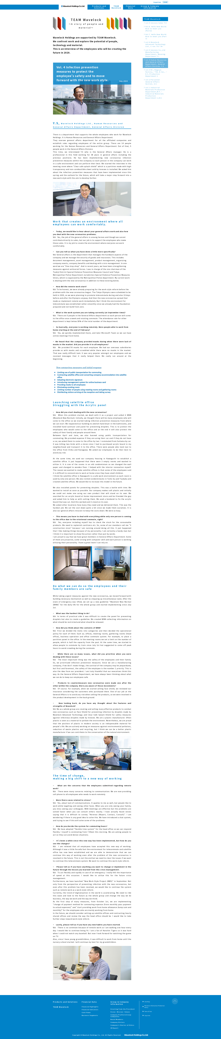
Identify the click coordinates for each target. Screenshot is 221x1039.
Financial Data (130, 7)
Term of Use (148, 1011)
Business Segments (90, 1015)
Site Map (147, 1002)
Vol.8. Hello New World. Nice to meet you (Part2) (156, 29)
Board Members (116, 1019)
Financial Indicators (90, 1009)
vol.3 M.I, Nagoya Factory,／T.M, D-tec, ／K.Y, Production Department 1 (156, 73)
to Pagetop (175, 1001)
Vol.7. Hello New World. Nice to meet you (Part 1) (156, 36)
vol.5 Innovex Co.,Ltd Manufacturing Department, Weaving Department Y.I (155, 53)
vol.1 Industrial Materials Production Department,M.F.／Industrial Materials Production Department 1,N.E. (155, 93)
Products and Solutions (99, 7)
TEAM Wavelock (152, 19)
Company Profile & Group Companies (120, 1015)
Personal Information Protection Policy (154, 1006)
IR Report (114, 1028)
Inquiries (157, 2)
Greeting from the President (122, 1009)
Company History (117, 1022)
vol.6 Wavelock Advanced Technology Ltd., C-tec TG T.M (155, 44)
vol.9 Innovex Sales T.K (156, 23)
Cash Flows (86, 1012)
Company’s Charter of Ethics (122, 1025)
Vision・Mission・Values (120, 1012)
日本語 (165, 2)
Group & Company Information (150, 7)
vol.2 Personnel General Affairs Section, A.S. (152, 82)
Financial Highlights (90, 1007)
